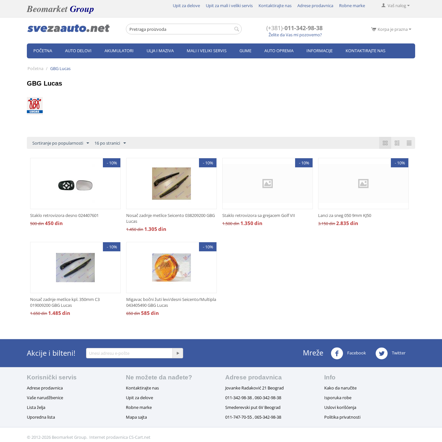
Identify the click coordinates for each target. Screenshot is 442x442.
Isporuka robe (337, 397)
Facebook (356, 353)
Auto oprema (278, 51)
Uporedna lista (41, 417)
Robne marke (352, 5)
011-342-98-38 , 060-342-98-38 (253, 397)
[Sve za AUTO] (68, 28)
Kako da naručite (340, 388)
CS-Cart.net (139, 437)
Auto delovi (78, 51)
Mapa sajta (136, 417)
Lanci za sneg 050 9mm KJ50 (344, 215)
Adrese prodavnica (315, 5)
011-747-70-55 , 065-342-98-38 (253, 417)
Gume (245, 51)
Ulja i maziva (160, 51)
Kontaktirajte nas (275, 5)
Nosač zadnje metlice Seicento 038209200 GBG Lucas (170, 218)
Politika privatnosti (342, 417)
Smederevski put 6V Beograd (253, 407)
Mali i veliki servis (207, 51)
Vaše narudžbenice (45, 397)
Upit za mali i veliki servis (229, 5)
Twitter (398, 353)
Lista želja (36, 407)
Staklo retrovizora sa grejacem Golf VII (258, 215)
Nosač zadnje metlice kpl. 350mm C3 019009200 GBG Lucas (65, 302)
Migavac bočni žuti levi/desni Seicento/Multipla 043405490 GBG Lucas (171, 302)
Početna (42, 51)
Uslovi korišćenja (340, 407)
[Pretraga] (237, 29)
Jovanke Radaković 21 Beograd (254, 388)
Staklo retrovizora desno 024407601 (64, 215)
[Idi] (177, 353)
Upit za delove (186, 5)
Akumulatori (119, 51)
